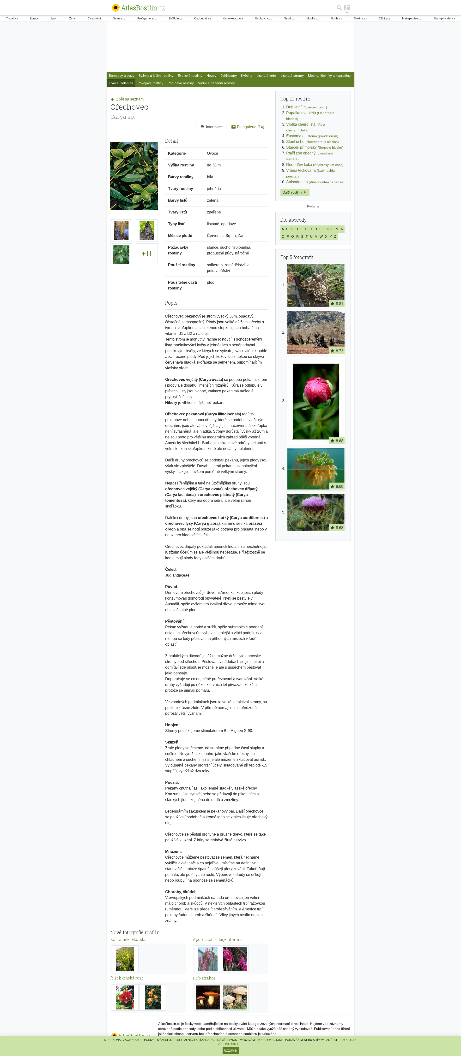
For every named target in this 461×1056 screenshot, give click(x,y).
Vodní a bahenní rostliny (216, 83)
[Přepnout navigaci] (347, 7)
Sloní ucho (312, 142)
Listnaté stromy (292, 75)
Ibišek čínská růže (127, 977)
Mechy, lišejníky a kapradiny (329, 75)
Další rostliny (293, 192)
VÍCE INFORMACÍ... (230, 1044)
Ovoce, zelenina (121, 83)
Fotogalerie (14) (250, 127)
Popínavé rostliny (181, 83)
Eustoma (312, 136)
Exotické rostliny (190, 75)
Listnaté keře (266, 75)
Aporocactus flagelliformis (217, 939)
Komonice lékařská (128, 939)
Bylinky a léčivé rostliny (156, 75)
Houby (211, 75)
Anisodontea (315, 182)
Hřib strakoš (204, 977)
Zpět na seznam (129, 99)
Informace (214, 127)
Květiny (246, 75)
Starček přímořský (314, 147)
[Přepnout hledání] (339, 7)
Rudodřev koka (315, 165)
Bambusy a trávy (121, 75)
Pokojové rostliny (150, 83)
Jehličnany (229, 75)
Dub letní (306, 107)
